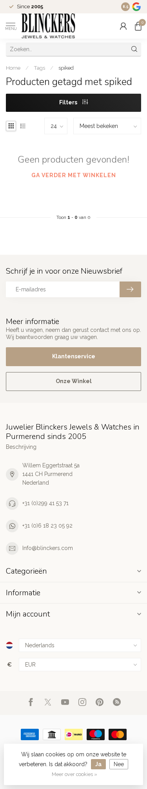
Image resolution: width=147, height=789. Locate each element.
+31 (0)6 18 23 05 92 (47, 525)
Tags (39, 68)
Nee (119, 764)
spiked (66, 68)
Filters (68, 102)
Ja (98, 764)
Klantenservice (73, 356)
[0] (138, 26)
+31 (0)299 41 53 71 (45, 503)
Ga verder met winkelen (73, 175)
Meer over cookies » (74, 774)
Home (13, 68)
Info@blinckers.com (47, 548)
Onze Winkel (74, 381)
